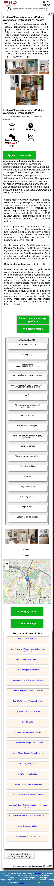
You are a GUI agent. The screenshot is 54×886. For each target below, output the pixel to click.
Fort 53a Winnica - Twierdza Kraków (27, 701)
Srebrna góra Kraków (27, 764)
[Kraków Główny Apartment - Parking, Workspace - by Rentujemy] (16, 67)
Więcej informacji (33, 329)
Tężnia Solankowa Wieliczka (27, 659)
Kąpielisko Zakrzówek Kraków (28, 711)
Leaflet (33, 603)
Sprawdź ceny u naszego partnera (33, 320)
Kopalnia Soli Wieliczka (27, 639)
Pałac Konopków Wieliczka (28, 670)
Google (38, 873)
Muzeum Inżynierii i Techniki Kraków (28, 795)
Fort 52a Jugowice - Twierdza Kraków (28, 691)
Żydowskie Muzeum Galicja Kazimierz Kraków (27, 816)
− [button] (7, 568)
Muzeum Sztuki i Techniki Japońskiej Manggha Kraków (28, 806)
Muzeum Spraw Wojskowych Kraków (28, 680)
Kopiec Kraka (27, 722)
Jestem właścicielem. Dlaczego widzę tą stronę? (19, 855)
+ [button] (7, 563)
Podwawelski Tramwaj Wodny (28, 836)
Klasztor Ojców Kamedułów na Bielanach (28, 753)
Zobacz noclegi (27, 623)
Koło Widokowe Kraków (28, 774)
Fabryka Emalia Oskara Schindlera (28, 784)
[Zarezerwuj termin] (50, 14)
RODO (21, 883)
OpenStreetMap (44, 603)
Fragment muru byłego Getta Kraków (28, 743)
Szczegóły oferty (27, 611)
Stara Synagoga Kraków (28, 826)
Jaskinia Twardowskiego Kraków (28, 732)
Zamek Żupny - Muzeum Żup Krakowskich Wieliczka (28, 650)
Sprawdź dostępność (20, 155)
